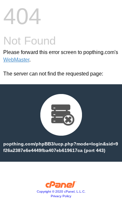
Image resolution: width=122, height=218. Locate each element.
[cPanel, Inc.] (61, 186)
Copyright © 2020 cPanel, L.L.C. (61, 191)
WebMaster (16, 59)
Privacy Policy (61, 196)
